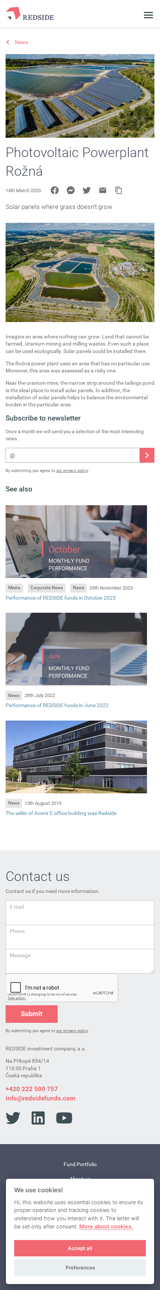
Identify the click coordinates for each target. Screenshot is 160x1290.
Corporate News (47, 587)
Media (14, 587)
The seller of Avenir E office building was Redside (61, 813)
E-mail (17, 907)
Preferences (80, 1268)
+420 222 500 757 (32, 1089)
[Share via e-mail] (103, 190)
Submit (31, 1014)
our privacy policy (72, 470)
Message (20, 955)
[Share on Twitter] (87, 190)
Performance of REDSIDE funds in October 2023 (61, 598)
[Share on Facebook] (55, 190)
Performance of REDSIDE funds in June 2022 (57, 705)
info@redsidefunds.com (41, 1098)
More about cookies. (106, 1226)
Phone (17, 931)
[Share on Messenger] (71, 190)
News (78, 587)
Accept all (80, 1248)
